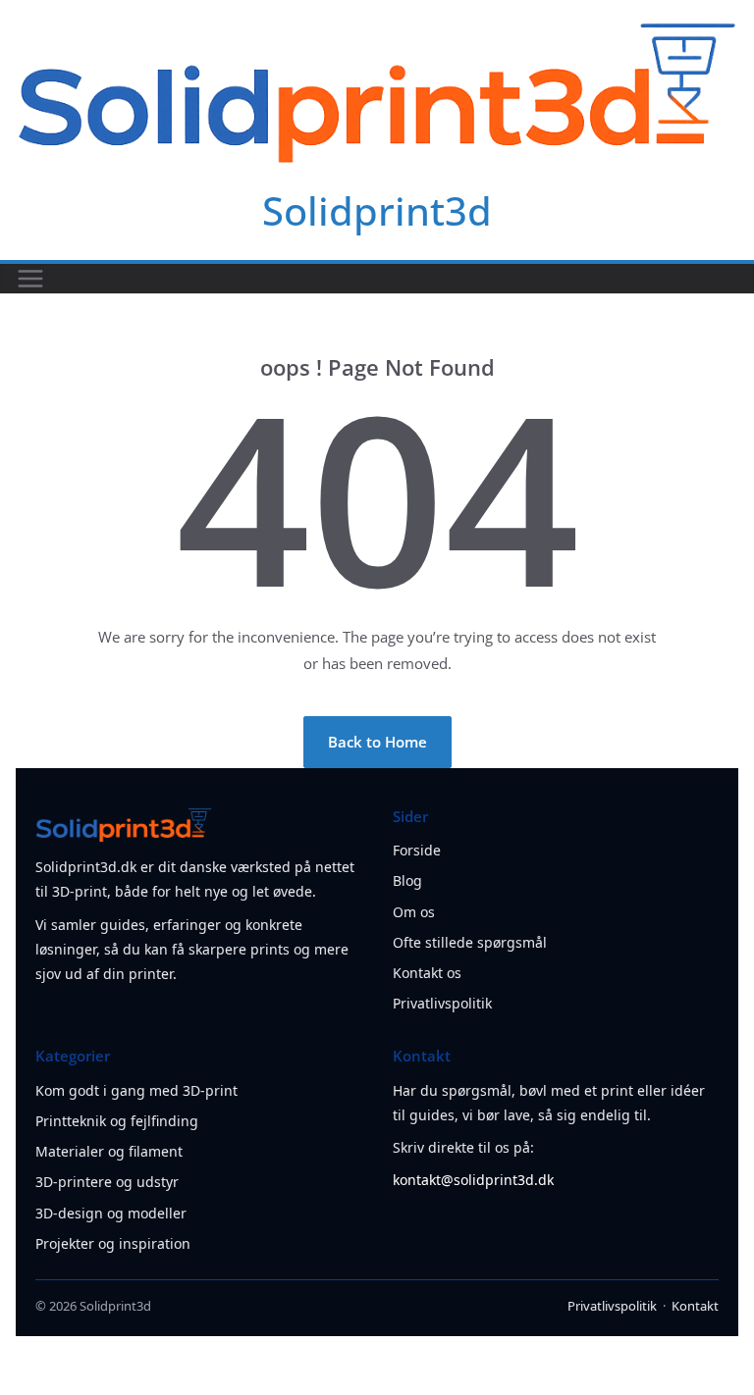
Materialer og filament (109, 1151)
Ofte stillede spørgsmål (470, 942)
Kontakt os (427, 972)
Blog (407, 880)
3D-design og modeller (111, 1213)
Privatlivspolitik (442, 1003)
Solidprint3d (377, 210)
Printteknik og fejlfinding (116, 1120)
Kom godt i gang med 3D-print (136, 1090)
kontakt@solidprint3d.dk (473, 1179)
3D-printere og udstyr (107, 1181)
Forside (417, 850)
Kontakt (695, 1306)
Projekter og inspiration (112, 1243)
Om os (414, 912)
